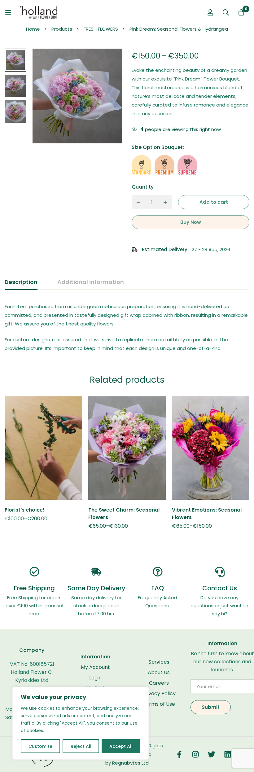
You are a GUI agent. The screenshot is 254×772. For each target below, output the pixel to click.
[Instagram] (195, 754)
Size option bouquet (158, 147)
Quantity (143, 186)
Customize (40, 746)
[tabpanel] (127, 327)
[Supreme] (187, 164)
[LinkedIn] (227, 754)
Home (33, 29)
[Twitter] (211, 754)
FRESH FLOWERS (101, 29)
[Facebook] (179, 754)
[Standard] (141, 164)
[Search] (226, 12)
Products (61, 29)
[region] (80, 723)
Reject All (81, 746)
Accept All (121, 746)
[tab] (21, 282)
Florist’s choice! (24, 509)
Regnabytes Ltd (130, 763)
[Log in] (210, 12)
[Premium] (164, 164)
